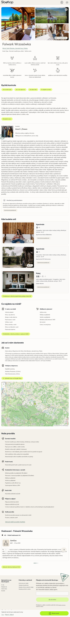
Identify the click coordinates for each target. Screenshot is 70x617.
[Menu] (67, 2)
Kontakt (3, 590)
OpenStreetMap (58, 425)
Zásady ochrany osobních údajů (26, 587)
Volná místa (4, 588)
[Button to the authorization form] (61, 2)
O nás (2, 584)
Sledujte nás (4, 586)
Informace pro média (23, 583)
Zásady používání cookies (24, 589)
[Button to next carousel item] (64, 550)
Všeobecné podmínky (24, 585)
